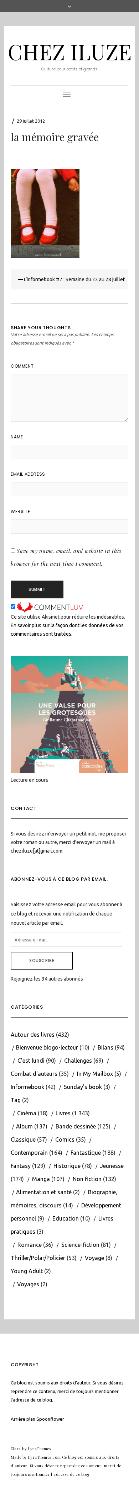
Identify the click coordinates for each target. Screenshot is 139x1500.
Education (65, 1218)
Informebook (27, 1087)
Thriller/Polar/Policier (38, 1258)
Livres (63, 1113)
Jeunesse (112, 1166)
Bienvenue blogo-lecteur (47, 1047)
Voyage (94, 1258)
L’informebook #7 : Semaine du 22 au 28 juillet (74, 279)
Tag (16, 1100)
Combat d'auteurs (34, 1074)
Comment (22, 366)
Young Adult (27, 1271)
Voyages (28, 1284)
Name (17, 437)
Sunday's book (83, 1087)
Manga (41, 1179)
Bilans (105, 1047)
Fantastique (86, 1152)
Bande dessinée (76, 1126)
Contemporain (29, 1152)
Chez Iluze (70, 51)
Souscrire (41, 960)
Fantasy (21, 1166)
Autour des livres (33, 1034)
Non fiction (87, 1179)
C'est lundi (31, 1060)
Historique (67, 1166)
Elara (16, 1448)
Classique (23, 1139)
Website (20, 511)
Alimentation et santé (44, 1192)
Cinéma (26, 1113)
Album (24, 1126)
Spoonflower (50, 1418)
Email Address (28, 474)
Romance (29, 1245)
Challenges (78, 1060)
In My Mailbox (95, 1074)
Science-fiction (80, 1245)
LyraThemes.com (44, 1457)
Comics (64, 1139)
